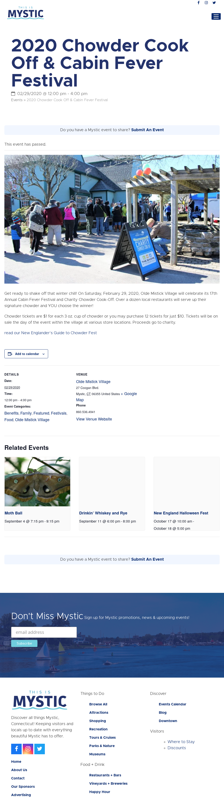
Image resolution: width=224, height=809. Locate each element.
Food (8, 419)
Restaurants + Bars (105, 775)
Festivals (58, 413)
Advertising (21, 795)
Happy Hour (99, 792)
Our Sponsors (23, 786)
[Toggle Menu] (216, 16)
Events (17, 100)
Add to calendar (27, 354)
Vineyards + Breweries (108, 783)
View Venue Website (94, 419)
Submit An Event (147, 130)
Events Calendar (172, 704)
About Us (19, 770)
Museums (97, 754)
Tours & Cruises (102, 737)
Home (16, 761)
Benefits (11, 413)
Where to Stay (181, 742)
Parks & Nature (102, 746)
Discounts (177, 748)
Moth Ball (13, 513)
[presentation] (37, 481)
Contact (17, 778)
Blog (162, 712)
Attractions (98, 712)
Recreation (98, 729)
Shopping (97, 721)
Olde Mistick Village (32, 419)
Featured (41, 413)
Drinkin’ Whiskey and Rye (103, 513)
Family (26, 413)
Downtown (168, 721)
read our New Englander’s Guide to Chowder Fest (50, 333)
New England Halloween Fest (181, 513)
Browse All (98, 704)
